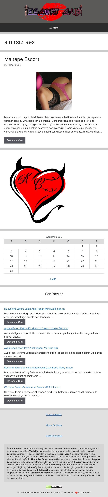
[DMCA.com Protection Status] (54, 488)
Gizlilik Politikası (54, 435)
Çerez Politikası (54, 425)
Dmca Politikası (54, 414)
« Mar (53, 278)
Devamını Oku (15, 140)
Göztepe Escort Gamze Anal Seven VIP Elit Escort (32, 387)
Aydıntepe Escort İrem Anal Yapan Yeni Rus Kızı (31, 348)
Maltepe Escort (21, 59)
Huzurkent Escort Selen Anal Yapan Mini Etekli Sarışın (34, 308)
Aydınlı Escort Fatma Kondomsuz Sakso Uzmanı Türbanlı (36, 328)
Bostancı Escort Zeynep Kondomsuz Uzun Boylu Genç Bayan (38, 367)
